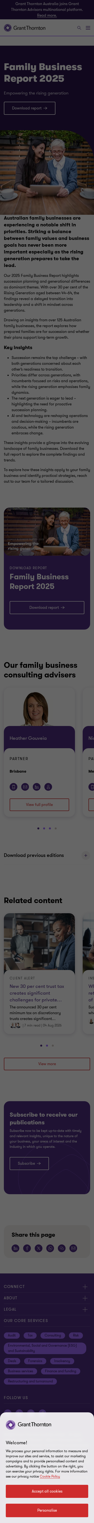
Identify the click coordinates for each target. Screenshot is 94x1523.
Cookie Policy (50, 1476)
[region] (47, 1467)
